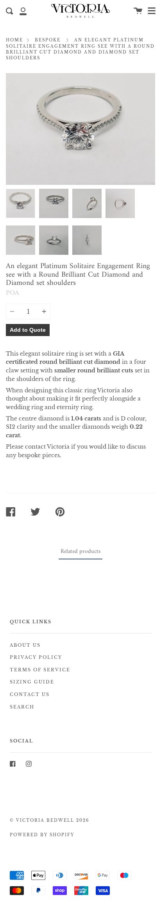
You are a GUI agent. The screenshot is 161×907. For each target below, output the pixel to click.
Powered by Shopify (42, 835)
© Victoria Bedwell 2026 (49, 820)
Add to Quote (28, 330)
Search (22, 707)
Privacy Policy (36, 657)
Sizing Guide (32, 682)
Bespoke (48, 40)
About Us (25, 645)
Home (14, 40)
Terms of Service (40, 670)
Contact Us (30, 694)
